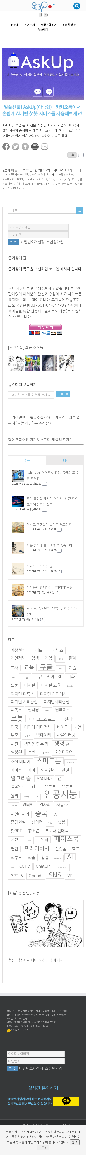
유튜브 (67, 787)
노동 (25, 677)
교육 (29, 668)
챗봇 (61, 822)
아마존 (16, 770)
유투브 (50, 787)
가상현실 (18, 650)
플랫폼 (60, 849)
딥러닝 (33, 710)
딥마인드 (47, 711)
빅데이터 (43, 735)
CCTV (24, 866)
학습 (31, 858)
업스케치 (28, 183)
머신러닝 (68, 719)
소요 (34, 174)
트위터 (42, 840)
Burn (12, 867)
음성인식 (26, 797)
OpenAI (36, 876)
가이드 (36, 650)
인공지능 (60, 794)
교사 (14, 668)
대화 (71, 677)
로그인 (54, 269)
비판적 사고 (27, 736)
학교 (76, 849)
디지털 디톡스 (22, 694)
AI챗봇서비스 (65, 174)
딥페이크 (62, 710)
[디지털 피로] (50, 363)
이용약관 (43, 1014)
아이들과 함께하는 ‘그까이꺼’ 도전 (50, 587)
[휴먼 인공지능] (16, 363)
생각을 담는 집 (36, 744)
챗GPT (16, 831)
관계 (72, 658)
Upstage (61, 179)
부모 (14, 735)
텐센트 (16, 840)
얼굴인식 (18, 787)
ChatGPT (17, 179)
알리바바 (44, 779)
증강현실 (18, 822)
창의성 (50, 823)
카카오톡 (67, 183)
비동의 (43, 1147)
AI (70, 857)
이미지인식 (54, 183)
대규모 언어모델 (48, 677)
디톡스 (16, 710)
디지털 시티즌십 (24, 702)
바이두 (62, 727)
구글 (46, 667)
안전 (65, 770)
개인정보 (18, 658)
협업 (44, 858)
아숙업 (17, 183)
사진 (14, 744)
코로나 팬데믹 (56, 831)
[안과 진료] (66, 363)
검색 (35, 658)
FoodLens (31, 179)
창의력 (36, 822)
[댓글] (64, 460)
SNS (55, 875)
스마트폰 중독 (70, 763)
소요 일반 (43, 174)
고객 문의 (22, 1018)
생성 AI (62, 744)
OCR (51, 179)
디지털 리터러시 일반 (18, 174)
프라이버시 (36, 849)
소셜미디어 (64, 752)
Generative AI (62, 867)
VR (70, 876)
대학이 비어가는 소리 (41, 566)
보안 (77, 727)
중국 (41, 813)
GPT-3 (17, 876)
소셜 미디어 (20, 762)
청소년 (33, 831)
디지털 (29, 685)
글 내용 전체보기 (11, 188)
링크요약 (73, 179)
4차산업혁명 (57, 859)
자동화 (61, 805)
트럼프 (29, 841)
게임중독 (60, 659)
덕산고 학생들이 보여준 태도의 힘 (49, 525)
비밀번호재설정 (32, 242)
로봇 (17, 718)
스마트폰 (48, 761)
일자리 (44, 805)
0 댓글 (79, 183)
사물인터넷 (66, 735)
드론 (14, 685)
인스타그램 (14, 806)
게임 (48, 658)
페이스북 (66, 839)
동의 (75, 1142)
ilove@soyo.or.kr (29, 1014)
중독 (57, 814)
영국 (35, 787)
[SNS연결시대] (33, 363)
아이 (31, 770)
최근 (27, 460)
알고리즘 (21, 779)
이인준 (36, 797)
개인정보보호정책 (58, 1014)
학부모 (16, 858)
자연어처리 (20, 814)
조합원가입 (55, 242)
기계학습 (60, 669)
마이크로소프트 (42, 719)
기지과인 (13, 678)
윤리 (14, 796)
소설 (31, 752)
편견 (14, 849)
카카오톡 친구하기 (19, 1030)
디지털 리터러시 (53, 694)
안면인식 (48, 770)
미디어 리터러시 (37, 727)
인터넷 (27, 805)
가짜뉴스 (55, 650)
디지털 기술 (70, 686)
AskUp (6, 179)
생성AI (16, 752)
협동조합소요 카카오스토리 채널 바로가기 (40, 440)
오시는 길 (11, 1018)
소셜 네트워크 (45, 753)
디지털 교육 (51, 685)
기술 (72, 668)
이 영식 (15, 170)
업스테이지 (40, 183)
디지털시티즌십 (56, 702)
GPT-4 (43, 179)
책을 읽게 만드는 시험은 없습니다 (49, 546)
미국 (14, 727)
